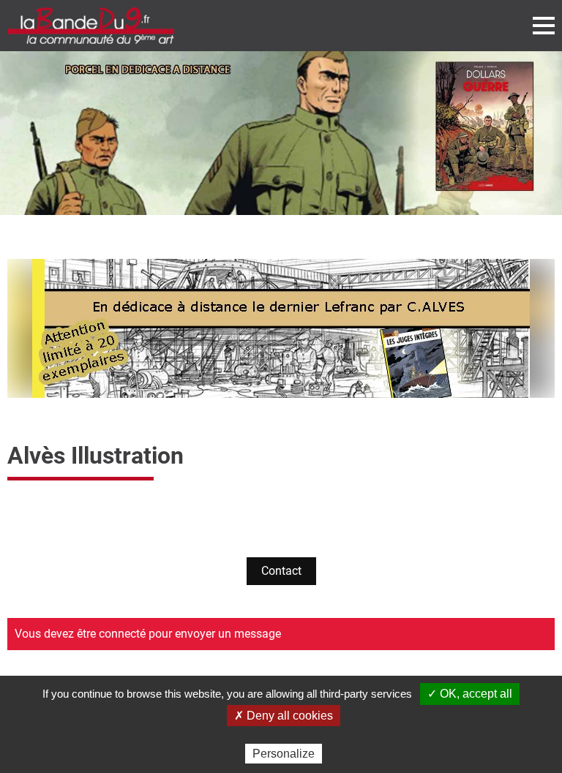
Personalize (283, 753)
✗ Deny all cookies (283, 715)
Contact (281, 571)
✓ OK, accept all (469, 693)
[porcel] (281, 133)
